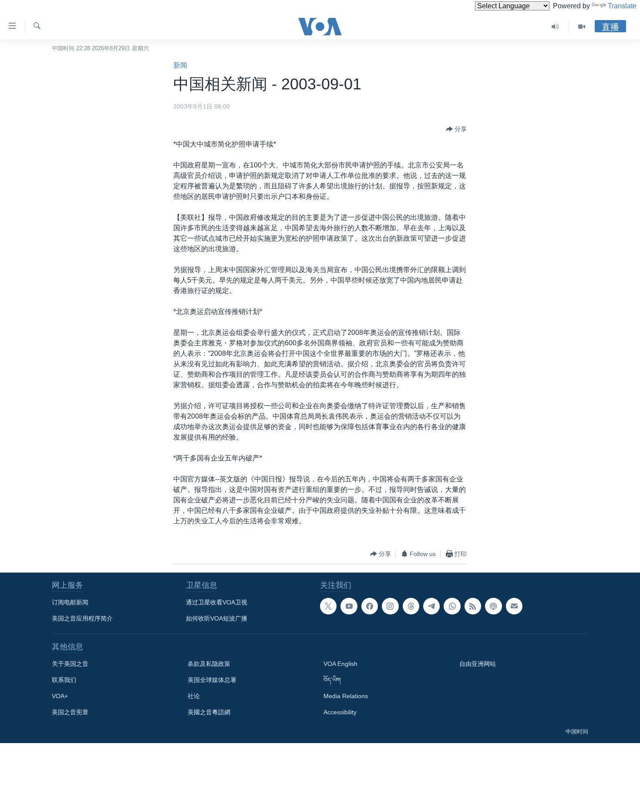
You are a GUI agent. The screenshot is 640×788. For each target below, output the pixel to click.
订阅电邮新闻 (70, 602)
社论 (194, 695)
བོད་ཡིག (332, 679)
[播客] (493, 606)
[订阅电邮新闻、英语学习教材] (514, 606)
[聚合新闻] (473, 606)
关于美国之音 (70, 663)
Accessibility (340, 712)
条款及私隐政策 (209, 663)
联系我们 (64, 679)
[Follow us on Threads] (411, 606)
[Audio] (555, 26)
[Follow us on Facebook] (369, 606)
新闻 (180, 65)
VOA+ (60, 695)
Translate (622, 6)
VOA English (340, 663)
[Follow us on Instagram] (390, 606)
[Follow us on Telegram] (431, 606)
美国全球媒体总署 (212, 679)
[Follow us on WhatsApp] (452, 606)
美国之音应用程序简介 (82, 618)
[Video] (582, 26)
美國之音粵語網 (209, 712)
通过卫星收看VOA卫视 (216, 602)
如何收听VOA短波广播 (216, 618)
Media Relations (345, 695)
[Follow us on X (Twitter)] (328, 606)
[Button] (456, 129)
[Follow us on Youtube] (348, 606)
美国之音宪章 (70, 712)
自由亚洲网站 (477, 663)
